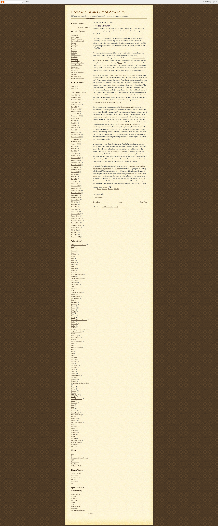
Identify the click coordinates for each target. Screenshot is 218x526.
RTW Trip (74, 395)
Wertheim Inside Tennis (78, 510)
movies (73, 371)
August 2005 (75, 227)
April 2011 (74, 102)
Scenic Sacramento (76, 399)
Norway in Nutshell (117, 151)
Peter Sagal (74, 481)
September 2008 (76, 141)
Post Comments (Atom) (110, 207)
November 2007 (76, 165)
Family (73, 310)
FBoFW (73, 479)
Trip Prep (74, 426)
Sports (73, 411)
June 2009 (74, 123)
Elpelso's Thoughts (76, 39)
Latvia (73, 355)
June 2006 (74, 204)
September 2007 (76, 169)
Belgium (73, 268)
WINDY (143, 178)
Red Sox (73, 393)
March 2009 (74, 130)
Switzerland (74, 419)
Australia (73, 254)
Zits (72, 483)
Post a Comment (99, 197)
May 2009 (74, 125)
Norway (73, 377)
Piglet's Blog (74, 57)
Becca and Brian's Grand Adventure (98, 11)
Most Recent (74, 86)
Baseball (73, 260)
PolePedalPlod (75, 61)
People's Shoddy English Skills (80, 383)
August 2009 (75, 118)
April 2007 (74, 181)
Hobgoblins (74, 324)
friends (73, 318)
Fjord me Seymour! (101, 25)
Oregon (73, 381)
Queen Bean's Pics (76, 65)
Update (73, 434)
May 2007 (74, 179)
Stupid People (75, 413)
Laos (72, 353)
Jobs (72, 349)
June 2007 (74, 176)
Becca (73, 264)
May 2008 (74, 151)
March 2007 (74, 183)
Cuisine (73, 294)
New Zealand (75, 375)
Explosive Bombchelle (77, 41)
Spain (72, 409)
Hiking (73, 322)
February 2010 (75, 109)
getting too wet (106, 117)
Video (73, 436)
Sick (72, 405)
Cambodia (74, 282)
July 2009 (74, 121)
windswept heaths (139, 58)
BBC (72, 454)
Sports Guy (74, 508)
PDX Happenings (76, 55)
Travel (73, 424)
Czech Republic (75, 296)
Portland (73, 391)
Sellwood (74, 403)
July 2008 (74, 146)
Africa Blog (74, 35)
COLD (104, 65)
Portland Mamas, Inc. (77, 63)
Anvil (72, 249)
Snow (72, 407)
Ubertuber (74, 74)
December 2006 (75, 190)
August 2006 (75, 200)
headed (117, 168)
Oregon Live (75, 462)
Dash (72, 300)
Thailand (73, 420)
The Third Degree (76, 422)
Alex (72, 247)
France (73, 316)
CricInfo (73, 496)
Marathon (74, 359)
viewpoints (115, 85)
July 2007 (74, 174)
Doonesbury (74, 476)
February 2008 (75, 158)
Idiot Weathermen (76, 341)
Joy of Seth (74, 47)
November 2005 (76, 221)
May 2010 (74, 107)
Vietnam (73, 438)
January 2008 (75, 160)
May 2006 (74, 207)
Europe (73, 308)
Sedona (73, 401)
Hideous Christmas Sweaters (79, 320)
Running (73, 397)
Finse (120, 63)
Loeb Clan (74, 53)
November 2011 (76, 100)
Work (72, 446)
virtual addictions (76, 440)
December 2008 (75, 135)
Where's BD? (75, 444)
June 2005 (74, 232)
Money (73, 369)
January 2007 (75, 188)
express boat (134, 166)
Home (73, 333)
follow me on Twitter (84, 27)
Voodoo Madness (76, 76)
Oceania (73, 379)
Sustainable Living (76, 414)
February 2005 (75, 237)
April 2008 (74, 153)
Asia (72, 253)
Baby (72, 258)
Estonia (73, 306)
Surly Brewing (75, 69)
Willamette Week (76, 466)
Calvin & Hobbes (76, 474)
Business (73, 276)
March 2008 (74, 155)
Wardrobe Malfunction (78, 78)
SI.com (73, 504)
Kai (72, 351)
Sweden (73, 416)
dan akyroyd (75, 298)
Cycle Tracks (75, 37)
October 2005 (75, 223)
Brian (72, 272)
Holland (73, 328)
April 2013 (74, 95)
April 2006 (74, 209)
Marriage (73, 361)
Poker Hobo (74, 59)
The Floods (74, 71)
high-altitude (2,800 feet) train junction (122, 75)
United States (75, 432)
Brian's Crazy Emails (77, 274)
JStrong (73, 49)
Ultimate (73, 430)
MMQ (73, 502)
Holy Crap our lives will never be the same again (80, 331)
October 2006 (75, 195)
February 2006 (75, 214)
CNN (72, 456)
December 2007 (75, 162)
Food (72, 314)
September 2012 (76, 97)
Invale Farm (74, 45)
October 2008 (75, 139)
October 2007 (75, 167)
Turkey (73, 428)
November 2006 (76, 193)
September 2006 (76, 197)
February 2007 (75, 186)
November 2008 (76, 137)
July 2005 (74, 230)
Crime (73, 290)
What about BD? (76, 442)
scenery (132, 173)
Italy (72, 345)
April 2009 (74, 127)
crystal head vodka (76, 292)
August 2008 (75, 144)
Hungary (73, 339)
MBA (72, 363)
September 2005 (76, 225)
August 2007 (75, 172)
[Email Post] (109, 187)
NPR (72, 460)
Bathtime (73, 262)
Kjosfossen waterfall (127, 107)
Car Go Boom (75, 284)
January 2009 (75, 132)
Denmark (74, 302)
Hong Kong (74, 335)
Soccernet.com (75, 506)
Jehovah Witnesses (76, 347)
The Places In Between (77, 72)
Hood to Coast (75, 338)
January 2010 (75, 111)
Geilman (73, 43)
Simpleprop (74, 67)
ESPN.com (74, 500)
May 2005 (74, 235)
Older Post (143, 202)
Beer (72, 266)
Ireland (73, 343)
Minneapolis (74, 365)
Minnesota (74, 367)
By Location (74, 88)
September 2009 (76, 116)
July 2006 (74, 202)
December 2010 (75, 104)
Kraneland (74, 51)
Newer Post (96, 202)
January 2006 (75, 216)
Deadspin (74, 498)
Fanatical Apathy (76, 478)
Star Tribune (74, 464)
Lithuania (74, 357)
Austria (73, 257)
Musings (73, 373)
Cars (72, 286)
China (73, 288)
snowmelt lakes (100, 60)
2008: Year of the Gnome (78, 245)
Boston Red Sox (75, 494)
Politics (73, 389)
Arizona (73, 251)
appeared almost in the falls (127, 124)
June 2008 (74, 148)
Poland (73, 387)
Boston (73, 270)
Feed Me (73, 312)
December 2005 (75, 218)
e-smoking (74, 304)
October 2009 (75, 114)
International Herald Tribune (79, 458)
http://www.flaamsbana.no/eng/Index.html (107, 102)
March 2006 (74, 211)
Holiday (73, 326)
